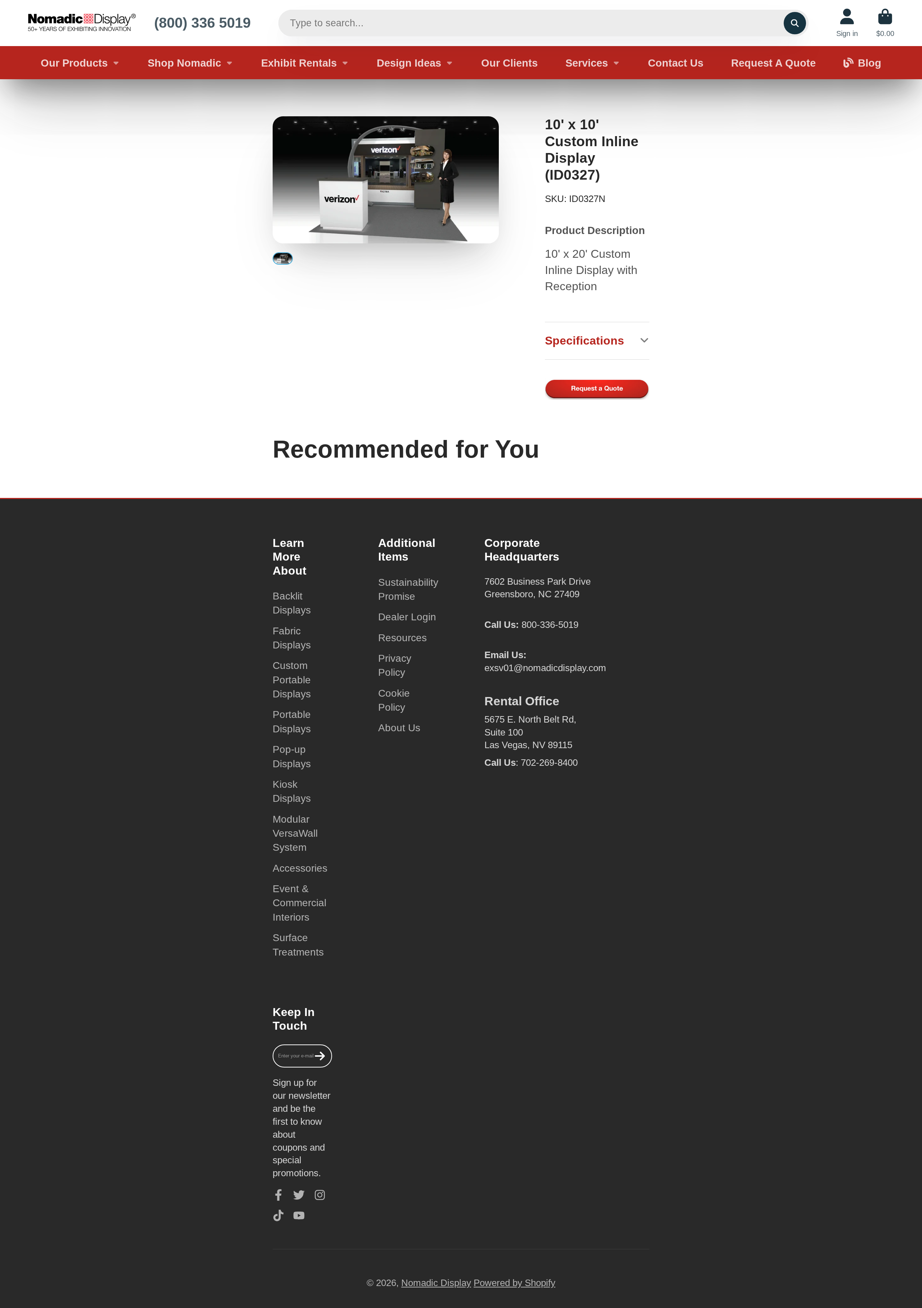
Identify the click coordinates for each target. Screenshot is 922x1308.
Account (847, 23)
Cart (885, 23)
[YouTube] (299, 1215)
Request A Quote (773, 63)
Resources (402, 637)
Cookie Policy (394, 700)
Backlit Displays (292, 603)
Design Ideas (409, 63)
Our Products (74, 63)
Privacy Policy (394, 665)
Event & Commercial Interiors (299, 903)
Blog (869, 63)
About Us (399, 727)
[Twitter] (299, 1195)
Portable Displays (292, 721)
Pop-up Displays (292, 756)
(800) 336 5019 (202, 23)
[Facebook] (278, 1195)
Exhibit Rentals (299, 63)
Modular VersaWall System (295, 833)
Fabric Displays (292, 638)
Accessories (300, 868)
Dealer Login (407, 616)
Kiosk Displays (292, 791)
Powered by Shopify (514, 1283)
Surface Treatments (298, 944)
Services (586, 63)
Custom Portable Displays (292, 680)
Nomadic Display (436, 1283)
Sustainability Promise (408, 589)
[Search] (795, 23)
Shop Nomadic (184, 63)
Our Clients (509, 63)
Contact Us (675, 63)
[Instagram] (320, 1195)
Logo (82, 23)
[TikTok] (278, 1215)
